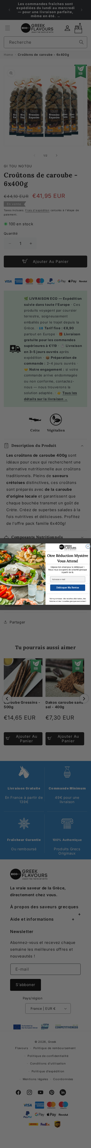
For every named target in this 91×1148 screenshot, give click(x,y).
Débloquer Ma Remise (67, 587)
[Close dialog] (88, 546)
